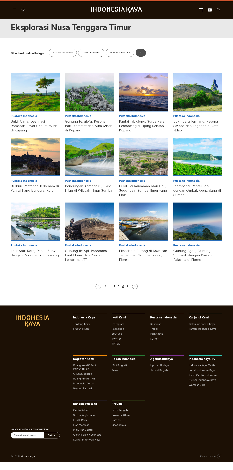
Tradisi (154, 328)
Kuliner (154, 338)
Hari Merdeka (81, 425)
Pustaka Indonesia (63, 52)
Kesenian (155, 324)
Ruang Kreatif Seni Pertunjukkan (84, 367)
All (141, 52)
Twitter (116, 338)
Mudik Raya (80, 420)
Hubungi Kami (81, 328)
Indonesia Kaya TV (120, 52)
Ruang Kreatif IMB (84, 378)
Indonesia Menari (83, 383)
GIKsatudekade (82, 373)
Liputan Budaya (159, 365)
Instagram (118, 324)
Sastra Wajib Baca (84, 415)
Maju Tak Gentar (83, 429)
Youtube (117, 333)
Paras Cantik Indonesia (203, 375)
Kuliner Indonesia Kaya (202, 380)
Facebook (118, 328)
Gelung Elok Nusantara (87, 434)
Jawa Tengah (120, 410)
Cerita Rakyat (81, 410)
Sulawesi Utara (121, 415)
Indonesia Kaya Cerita (202, 365)
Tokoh (115, 370)
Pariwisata (156, 333)
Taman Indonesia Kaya (202, 328)
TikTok (116, 343)
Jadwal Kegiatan (160, 370)
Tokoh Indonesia (91, 52)
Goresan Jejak (197, 384)
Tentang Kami (81, 324)
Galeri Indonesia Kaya (202, 324)
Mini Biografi (119, 365)
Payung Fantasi (82, 388)
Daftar (52, 435)
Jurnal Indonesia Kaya (202, 370)
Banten (116, 420)
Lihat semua (119, 425)
